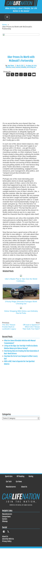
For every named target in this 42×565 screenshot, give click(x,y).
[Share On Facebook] (8, 74)
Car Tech (34, 65)
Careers (4, 519)
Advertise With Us (8, 539)
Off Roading (20, 476)
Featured (18, 67)
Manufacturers (11, 487)
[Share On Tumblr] (25, 74)
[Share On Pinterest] (29, 74)
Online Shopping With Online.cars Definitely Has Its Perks (21, 312)
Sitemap (5, 521)
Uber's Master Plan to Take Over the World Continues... (21, 280)
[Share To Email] (34, 74)
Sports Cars (8, 476)
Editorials (8, 67)
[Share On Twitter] (12, 74)
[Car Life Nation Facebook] (4, 531)
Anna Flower (11, 65)
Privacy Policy (6, 541)
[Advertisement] (21, 99)
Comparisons (6, 516)
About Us (24, 487)
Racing (31, 476)
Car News (28, 65)
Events (13, 67)
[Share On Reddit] (21, 74)
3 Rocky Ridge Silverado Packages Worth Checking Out (21, 303)
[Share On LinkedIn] (16, 74)
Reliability (23, 67)
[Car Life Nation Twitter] (8, 531)
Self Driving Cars (31, 67)
